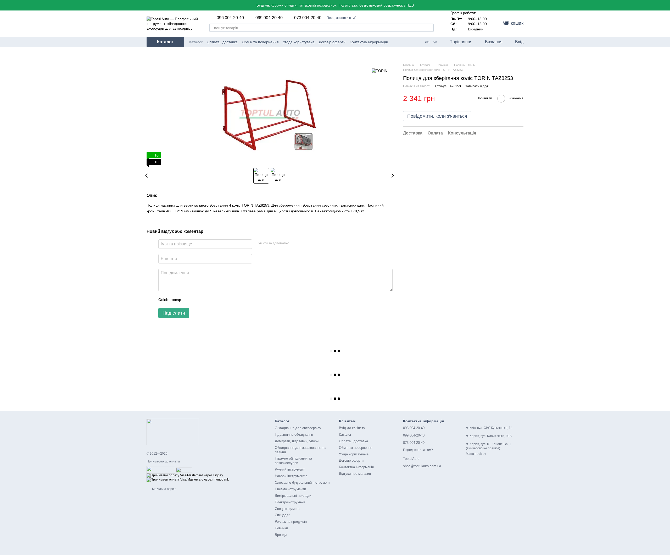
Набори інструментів (291, 476)
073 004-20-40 (307, 18)
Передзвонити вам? (341, 18)
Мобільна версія (163, 489)
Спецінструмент (287, 509)
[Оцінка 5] (223, 300)
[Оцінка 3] (206, 300)
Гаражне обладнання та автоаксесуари (293, 460)
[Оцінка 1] (190, 300)
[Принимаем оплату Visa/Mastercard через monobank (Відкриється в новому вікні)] (188, 480)
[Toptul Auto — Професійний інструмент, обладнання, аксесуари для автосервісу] (173, 431)
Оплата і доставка (222, 42)
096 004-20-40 (230, 18)
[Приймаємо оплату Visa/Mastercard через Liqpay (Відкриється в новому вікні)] (185, 475)
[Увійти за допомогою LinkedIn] (312, 243)
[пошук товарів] (429, 28)
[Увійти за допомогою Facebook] (295, 243)
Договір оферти (332, 42)
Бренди (281, 535)
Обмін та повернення (260, 42)
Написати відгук (476, 86)
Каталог (196, 42)
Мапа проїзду (476, 454)
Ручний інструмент (290, 469)
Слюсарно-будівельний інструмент (302, 482)
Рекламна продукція (291, 522)
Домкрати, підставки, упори (297, 441)
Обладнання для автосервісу (298, 428)
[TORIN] (379, 70)
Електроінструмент (290, 502)
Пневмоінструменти (290, 489)
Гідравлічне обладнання (294, 435)
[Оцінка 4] (215, 300)
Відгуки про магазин (355, 474)
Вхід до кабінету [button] (352, 428)
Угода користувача (299, 42)
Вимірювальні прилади (293, 496)
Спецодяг (282, 515)
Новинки (281, 528)
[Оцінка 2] (198, 300)
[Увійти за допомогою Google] (303, 243)
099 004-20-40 (269, 18)
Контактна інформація (369, 42)
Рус (434, 42)
